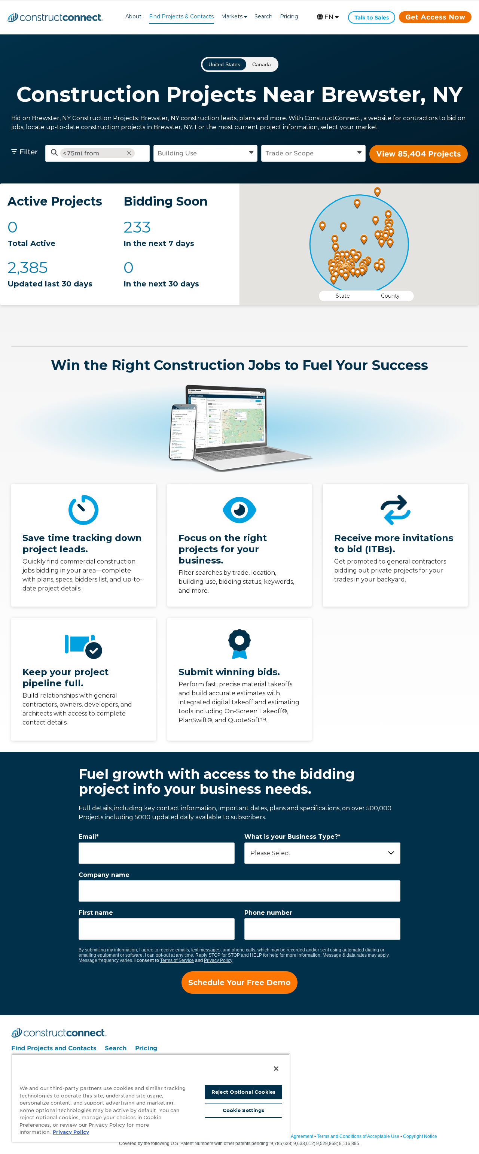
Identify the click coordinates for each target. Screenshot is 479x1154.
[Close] (276, 1068)
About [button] (133, 16)
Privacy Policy (218, 960)
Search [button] (263, 16)
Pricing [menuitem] (146, 1048)
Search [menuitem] (115, 1048)
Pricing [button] (289, 16)
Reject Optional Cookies (243, 1092)
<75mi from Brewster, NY (83, 153)
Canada (261, 64)
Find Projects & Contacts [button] (181, 16)
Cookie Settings (244, 1110)
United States (224, 64)
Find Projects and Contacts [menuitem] (53, 1048)
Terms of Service (177, 960)
